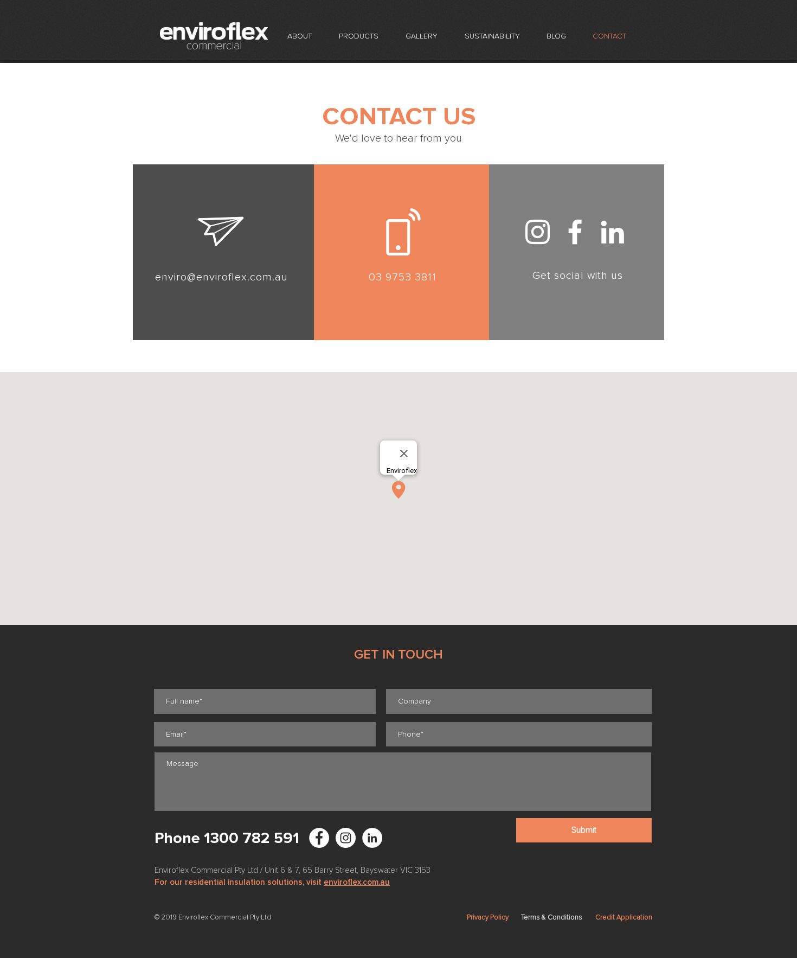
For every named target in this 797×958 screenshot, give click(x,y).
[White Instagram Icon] (537, 231)
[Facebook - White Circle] (319, 838)
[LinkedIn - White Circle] (372, 838)
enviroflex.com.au (357, 882)
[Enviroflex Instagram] (346, 838)
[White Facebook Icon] (575, 231)
